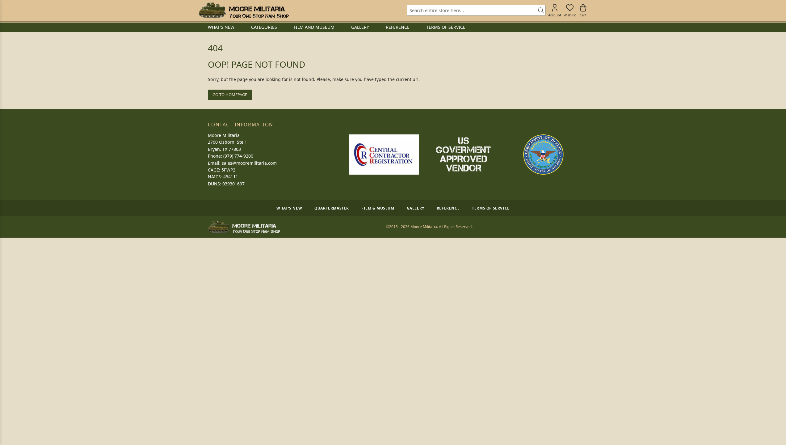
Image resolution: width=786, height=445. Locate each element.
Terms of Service (491, 208)
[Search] (539, 11)
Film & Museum (377, 208)
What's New (289, 208)
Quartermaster (331, 208)
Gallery (415, 208)
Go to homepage (229, 94)
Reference (448, 208)
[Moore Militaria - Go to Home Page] (244, 10)
